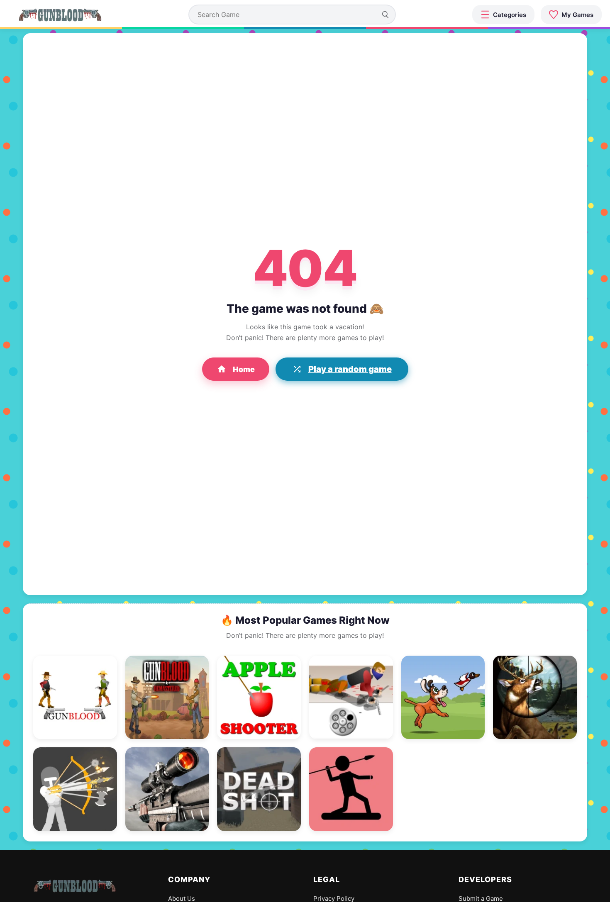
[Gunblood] (60, 14)
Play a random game (350, 369)
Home (244, 369)
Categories (509, 15)
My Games (577, 15)
